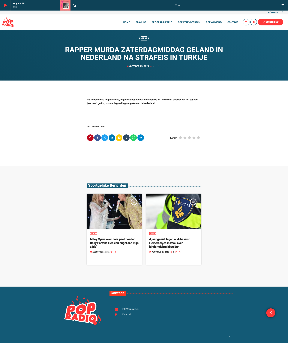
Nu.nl (144, 38)
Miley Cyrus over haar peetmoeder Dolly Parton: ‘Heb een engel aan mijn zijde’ (114, 242)
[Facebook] (282, 12)
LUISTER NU (270, 21)
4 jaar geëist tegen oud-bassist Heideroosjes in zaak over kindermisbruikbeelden (169, 242)
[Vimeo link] (8, 22)
